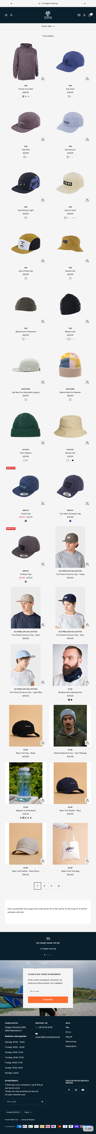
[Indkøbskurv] (89, 15)
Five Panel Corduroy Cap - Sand (26, 635)
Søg (67, 1027)
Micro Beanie (25, 453)
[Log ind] (84, 15)
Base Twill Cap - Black (25, 753)
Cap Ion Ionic (70, 210)
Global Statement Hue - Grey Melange (70, 753)
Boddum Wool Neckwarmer (70, 692)
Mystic (25, 450)
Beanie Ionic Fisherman (26, 331)
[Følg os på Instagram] (75, 1089)
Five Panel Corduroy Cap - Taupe (70, 574)
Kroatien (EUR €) (13, 1112)
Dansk (27, 1112)
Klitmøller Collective (70, 571)
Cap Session (70, 150)
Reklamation (71, 1046)
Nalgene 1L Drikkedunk (26, 810)
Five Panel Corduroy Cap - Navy (70, 635)
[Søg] (11, 15)
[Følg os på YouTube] (82, 1089)
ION (25, 86)
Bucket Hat (70, 271)
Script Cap (25, 514)
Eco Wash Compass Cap (70, 514)
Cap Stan (26, 150)
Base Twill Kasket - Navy (70, 810)
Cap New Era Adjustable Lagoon (26, 392)
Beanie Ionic (70, 331)
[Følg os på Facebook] (69, 1089)
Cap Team (70, 89)
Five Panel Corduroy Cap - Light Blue (26, 692)
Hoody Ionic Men (25, 89)
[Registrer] (42, 1102)
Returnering (71, 1041)
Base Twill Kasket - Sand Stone (25, 871)
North (26, 510)
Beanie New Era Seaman (70, 392)
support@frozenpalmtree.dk (47, 1037)
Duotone (26, 389)
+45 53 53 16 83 (45, 1027)
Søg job (69, 1037)
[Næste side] (58, 885)
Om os (68, 1032)
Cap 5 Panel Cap (26, 271)
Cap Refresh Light (26, 210)
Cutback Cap (25, 574)
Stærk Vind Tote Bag (70, 871)
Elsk (70, 689)
